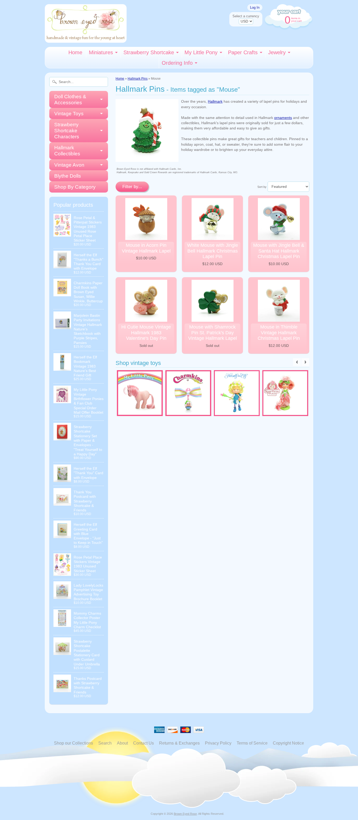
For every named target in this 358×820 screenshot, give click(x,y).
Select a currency (245, 16)
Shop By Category (75, 187)
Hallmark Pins (138, 78)
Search (105, 743)
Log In (254, 7)
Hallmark (215, 101)
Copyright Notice (288, 743)
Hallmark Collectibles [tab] (67, 150)
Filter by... (132, 186)
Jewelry (277, 52)
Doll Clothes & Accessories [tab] (70, 99)
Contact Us (143, 743)
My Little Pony (201, 52)
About (122, 743)
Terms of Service (252, 743)
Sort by (262, 186)
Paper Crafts (243, 52)
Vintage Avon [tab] (69, 165)
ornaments (283, 118)
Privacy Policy (218, 743)
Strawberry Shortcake (148, 52)
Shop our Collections (73, 743)
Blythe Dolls (67, 176)
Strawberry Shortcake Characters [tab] (66, 130)
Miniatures (101, 52)
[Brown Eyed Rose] (86, 39)
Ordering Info (177, 63)
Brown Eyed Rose (185, 813)
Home (75, 52)
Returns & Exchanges (179, 743)
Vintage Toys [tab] (69, 113)
